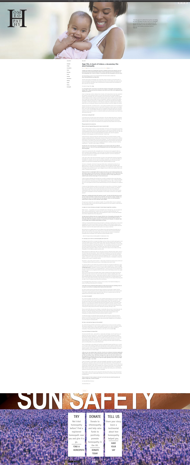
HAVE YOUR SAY (113, 446)
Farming (68, 76)
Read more (84, 390)
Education (68, 72)
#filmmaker (102, 68)
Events (68, 74)
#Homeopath (95, 68)
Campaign (68, 63)
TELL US (113, 416)
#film (104, 68)
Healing (68, 80)
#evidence (88, 68)
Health (68, 82)
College (68, 65)
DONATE (95, 416)
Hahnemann (69, 78)
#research (91, 68)
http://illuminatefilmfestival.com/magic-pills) (90, 77)
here (93, 86)
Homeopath (69, 86)
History (68, 84)
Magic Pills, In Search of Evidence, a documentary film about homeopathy (100, 65)
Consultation (69, 68)
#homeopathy (99, 68)
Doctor (68, 70)
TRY (76, 416)
